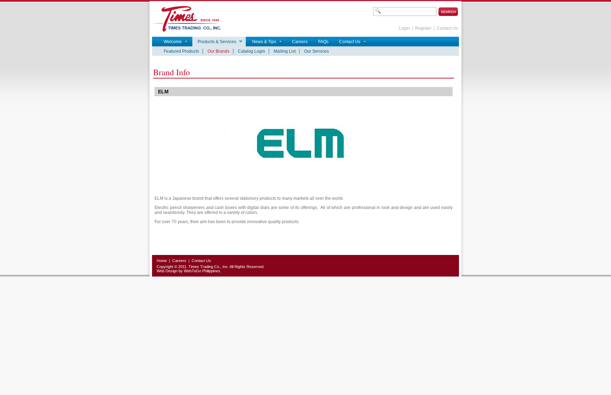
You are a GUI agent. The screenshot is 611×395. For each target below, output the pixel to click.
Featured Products (181, 51)
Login (404, 28)
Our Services (316, 51)
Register (423, 28)
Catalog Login (251, 51)
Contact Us (447, 28)
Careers (179, 261)
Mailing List (285, 51)
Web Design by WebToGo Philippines (188, 271)
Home (162, 261)
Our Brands (218, 51)
